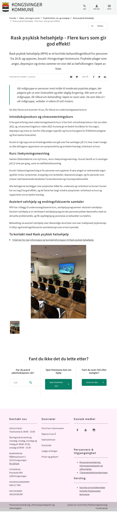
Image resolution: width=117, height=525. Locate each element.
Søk (84, 9)
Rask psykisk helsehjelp (83, 18)
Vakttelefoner (48, 439)
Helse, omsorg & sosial (29, 18)
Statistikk (46, 445)
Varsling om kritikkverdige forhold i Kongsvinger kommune (92, 491)
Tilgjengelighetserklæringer (93, 472)
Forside (12, 18)
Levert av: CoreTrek (76, 504)
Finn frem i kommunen (53, 428)
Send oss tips (92, 382)
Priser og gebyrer (50, 456)
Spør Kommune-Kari (56, 384)
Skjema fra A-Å (49, 433)
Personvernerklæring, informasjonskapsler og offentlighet (91, 465)
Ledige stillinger (50, 451)
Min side (96, 9)
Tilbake (100, 26)
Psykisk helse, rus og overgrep (56, 18)
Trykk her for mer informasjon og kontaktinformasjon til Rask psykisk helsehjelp (53, 240)
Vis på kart (14, 463)
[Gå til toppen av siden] (107, 515)
